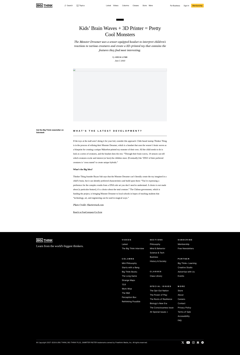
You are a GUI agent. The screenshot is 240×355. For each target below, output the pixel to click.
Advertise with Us (186, 271)
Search (69, 6)
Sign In (186, 6)
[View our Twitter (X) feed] (183, 342)
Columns (125, 6)
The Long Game (129, 276)
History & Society (158, 261)
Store (144, 6)
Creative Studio (185, 267)
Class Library (156, 276)
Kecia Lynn (121, 57)
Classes (136, 6)
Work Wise (127, 288)
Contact (181, 303)
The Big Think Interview (133, 248)
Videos (116, 6)
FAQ (180, 320)
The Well (126, 293)
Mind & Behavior (157, 248)
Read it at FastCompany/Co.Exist (87, 212)
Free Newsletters (186, 248)
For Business (175, 6)
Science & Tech (157, 252)
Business (154, 257)
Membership (197, 6)
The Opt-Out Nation (159, 290)
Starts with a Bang (130, 267)
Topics (82, 6)
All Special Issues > (159, 312)
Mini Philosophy (129, 263)
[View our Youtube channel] (188, 342)
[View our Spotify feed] (202, 342)
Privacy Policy (184, 307)
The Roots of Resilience (161, 299)
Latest (108, 6)
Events (181, 276)
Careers (181, 299)
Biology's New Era (158, 303)
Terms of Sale (184, 312)
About (181, 295)
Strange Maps (128, 280)
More (151, 6)
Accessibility (184, 316)
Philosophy (155, 244)
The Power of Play (158, 295)
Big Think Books (129, 271)
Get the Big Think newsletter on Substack (50, 131)
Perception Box (129, 297)
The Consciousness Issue (162, 307)
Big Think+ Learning (187, 263)
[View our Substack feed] (198, 342)
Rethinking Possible (131, 301)
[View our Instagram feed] (193, 342)
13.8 (124, 284)
